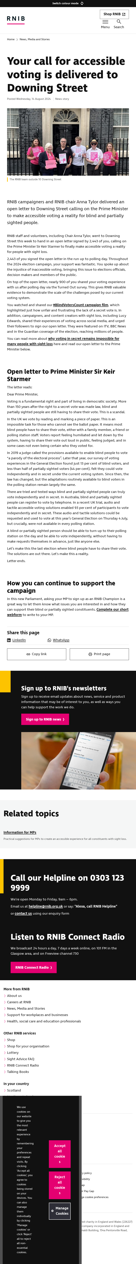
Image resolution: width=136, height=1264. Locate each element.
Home (11, 39)
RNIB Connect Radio (32, 967)
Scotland (14, 1090)
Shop (11, 1040)
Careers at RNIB (19, 1002)
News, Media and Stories (35, 39)
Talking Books (18, 1072)
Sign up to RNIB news (43, 719)
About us (14, 996)
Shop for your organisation (28, 1046)
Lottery (13, 1052)
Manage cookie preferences (92, 1197)
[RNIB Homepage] (16, 20)
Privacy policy (83, 1173)
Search (119, 27)
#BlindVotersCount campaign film (80, 305)
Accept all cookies (60, 1154)
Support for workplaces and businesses (37, 1015)
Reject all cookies (59, 1185)
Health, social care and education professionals (44, 1021)
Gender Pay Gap (84, 1191)
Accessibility (82, 1179)
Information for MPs (20, 832)
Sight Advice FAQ (20, 1059)
